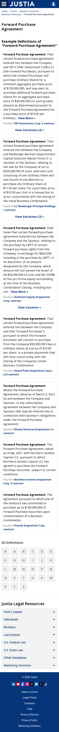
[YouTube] (18, 684)
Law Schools (12, 635)
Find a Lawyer (13, 612)
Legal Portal (29, 697)
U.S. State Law (13, 650)
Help (29, 709)
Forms (13, 11)
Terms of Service (29, 714)
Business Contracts (29, 11)
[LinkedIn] (13, 684)
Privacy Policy (29, 720)
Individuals (11, 619)
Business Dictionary (11, 14)
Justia (4, 11)
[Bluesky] (36, 684)
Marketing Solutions (17, 665)
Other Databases (15, 657)
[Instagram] (27, 684)
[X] (41, 684)
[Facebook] (23, 684)
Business (10, 627)
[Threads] (32, 684)
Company (29, 703)
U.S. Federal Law (15, 642)
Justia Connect (29, 692)
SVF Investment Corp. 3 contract (34, 123)
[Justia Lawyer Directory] (45, 684)
